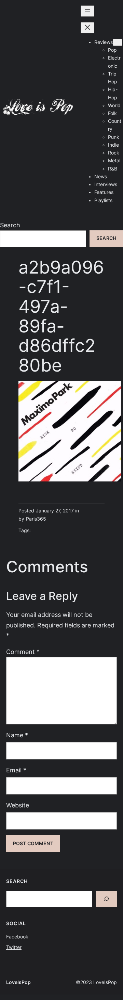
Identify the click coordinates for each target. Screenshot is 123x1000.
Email (16, 770)
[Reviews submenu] (117, 42)
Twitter (14, 947)
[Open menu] (87, 11)
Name (17, 735)
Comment (23, 651)
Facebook (17, 936)
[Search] (106, 899)
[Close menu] (87, 27)
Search (10, 225)
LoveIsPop (18, 982)
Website (17, 805)
